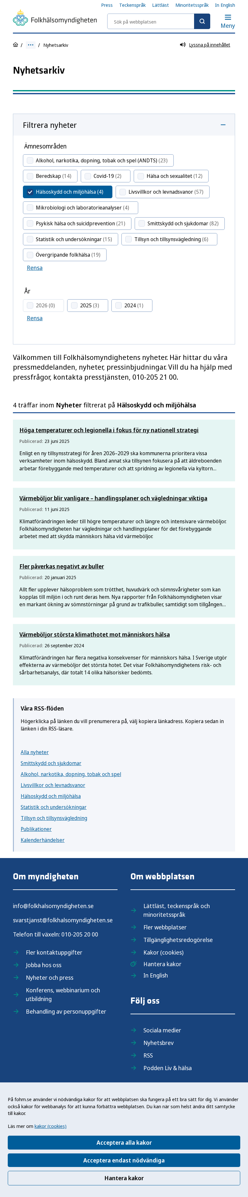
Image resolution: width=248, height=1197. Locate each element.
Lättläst (160, 5)
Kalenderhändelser (43, 840)
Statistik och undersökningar (54, 807)
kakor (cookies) (51, 1126)
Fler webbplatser (165, 927)
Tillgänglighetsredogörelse (178, 940)
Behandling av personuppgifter (66, 1011)
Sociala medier (162, 1030)
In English (225, 5)
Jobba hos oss (43, 965)
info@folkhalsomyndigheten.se (53, 906)
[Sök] (202, 21)
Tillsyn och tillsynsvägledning (54, 818)
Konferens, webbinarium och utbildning (63, 994)
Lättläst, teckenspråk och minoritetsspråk (176, 910)
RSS (148, 1055)
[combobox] (158, 21)
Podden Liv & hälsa (167, 1068)
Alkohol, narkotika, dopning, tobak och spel (71, 774)
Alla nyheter (35, 752)
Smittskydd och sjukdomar (51, 763)
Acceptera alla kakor (124, 1142)
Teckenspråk (132, 5)
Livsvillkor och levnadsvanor (53, 785)
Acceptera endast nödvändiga (124, 1160)
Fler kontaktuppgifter (54, 952)
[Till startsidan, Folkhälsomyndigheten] (55, 18)
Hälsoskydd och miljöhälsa (51, 796)
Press (107, 5)
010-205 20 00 (79, 934)
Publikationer (36, 829)
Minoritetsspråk (192, 5)
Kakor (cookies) (163, 952)
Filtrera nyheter (50, 124)
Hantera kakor (124, 1178)
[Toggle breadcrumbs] (31, 45)
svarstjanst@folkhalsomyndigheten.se (63, 920)
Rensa (35, 267)
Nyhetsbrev (158, 1043)
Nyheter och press (49, 977)
